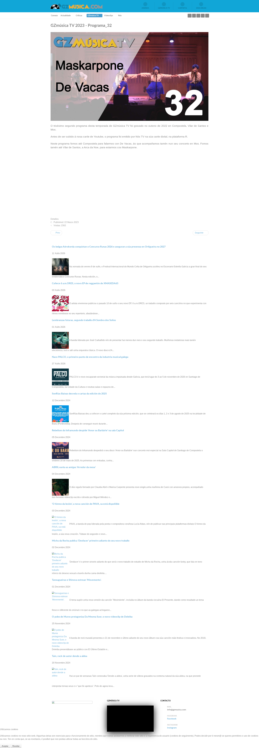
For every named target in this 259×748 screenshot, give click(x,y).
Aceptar (5, 746)
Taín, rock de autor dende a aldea (69, 656)
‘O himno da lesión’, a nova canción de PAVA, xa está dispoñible (85, 504)
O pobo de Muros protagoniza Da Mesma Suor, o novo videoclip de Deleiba (92, 616)
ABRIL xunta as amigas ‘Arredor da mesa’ (74, 467)
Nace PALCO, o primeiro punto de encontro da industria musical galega (90, 357)
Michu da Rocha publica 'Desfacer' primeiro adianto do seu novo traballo (90, 540)
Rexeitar (16, 746)
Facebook (171, 719)
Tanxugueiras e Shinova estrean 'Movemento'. (76, 580)
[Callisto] (76, 6)
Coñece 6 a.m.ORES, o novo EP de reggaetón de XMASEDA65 (85, 283)
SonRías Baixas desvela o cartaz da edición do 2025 (79, 393)
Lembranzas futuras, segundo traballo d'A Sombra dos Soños (84, 320)
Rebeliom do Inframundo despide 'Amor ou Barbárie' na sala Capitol (88, 430)
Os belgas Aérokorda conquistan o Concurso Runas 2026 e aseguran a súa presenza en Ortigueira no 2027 (109, 246)
